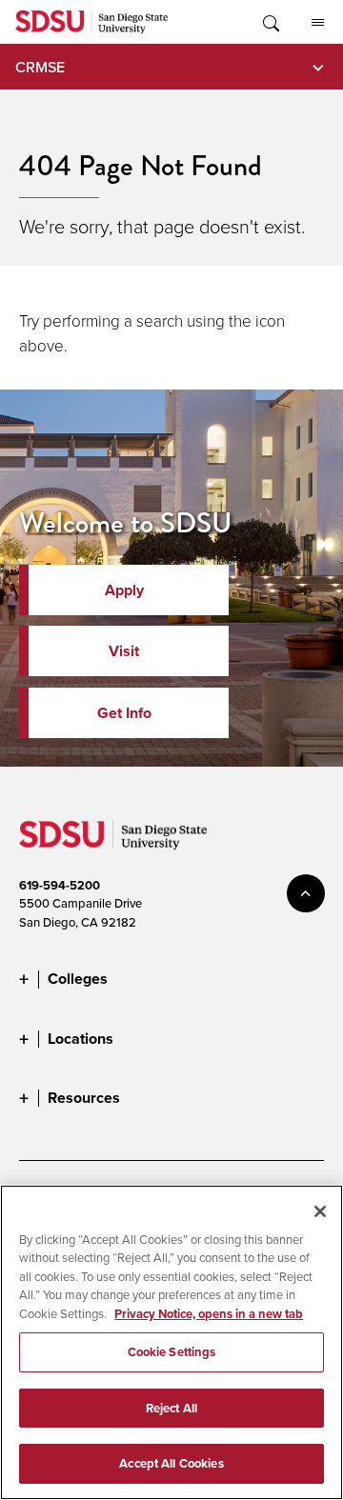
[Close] (320, 1211)
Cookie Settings (172, 1352)
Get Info (124, 713)
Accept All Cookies (171, 1463)
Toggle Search (270, 22)
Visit (124, 651)
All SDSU (317, 22)
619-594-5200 (59, 885)
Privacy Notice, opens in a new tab (208, 1314)
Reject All (171, 1408)
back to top (306, 893)
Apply (124, 590)
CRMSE (40, 66)
